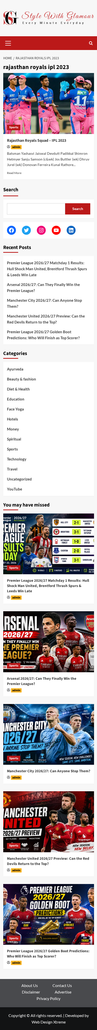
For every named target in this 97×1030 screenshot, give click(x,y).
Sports (13, 127)
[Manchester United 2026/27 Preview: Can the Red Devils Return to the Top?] (48, 821)
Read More (14, 173)
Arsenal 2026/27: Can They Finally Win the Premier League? (43, 287)
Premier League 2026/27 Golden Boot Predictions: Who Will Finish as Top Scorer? (43, 335)
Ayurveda (15, 369)
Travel (12, 469)
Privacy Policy (48, 998)
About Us (29, 985)
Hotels (12, 419)
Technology (16, 459)
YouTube (14, 489)
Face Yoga (15, 409)
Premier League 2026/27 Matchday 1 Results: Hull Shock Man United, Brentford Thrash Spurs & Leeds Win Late (47, 268)
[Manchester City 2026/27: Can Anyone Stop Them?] (48, 734)
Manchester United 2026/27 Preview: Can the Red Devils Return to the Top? (46, 319)
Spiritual (14, 439)
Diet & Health (18, 389)
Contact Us (62, 985)
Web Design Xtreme (49, 1022)
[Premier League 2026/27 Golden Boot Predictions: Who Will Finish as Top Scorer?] (48, 914)
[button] (8, 42)
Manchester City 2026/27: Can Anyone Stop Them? (44, 303)
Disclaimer (31, 992)
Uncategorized (19, 479)
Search (10, 189)
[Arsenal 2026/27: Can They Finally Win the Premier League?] (48, 641)
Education (15, 399)
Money (13, 429)
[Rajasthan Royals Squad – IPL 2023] (48, 103)
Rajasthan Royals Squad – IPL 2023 (36, 140)
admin (16, 147)
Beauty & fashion (21, 379)
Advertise (63, 992)
